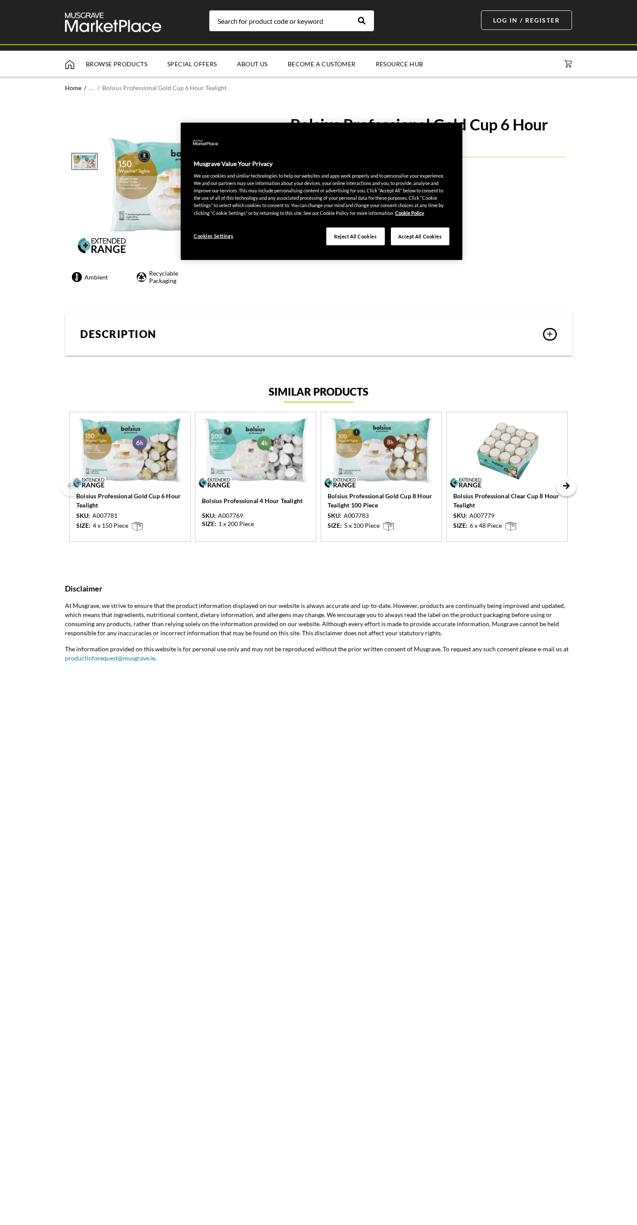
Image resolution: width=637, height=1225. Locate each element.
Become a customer (322, 64)
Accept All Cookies (420, 236)
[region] (321, 191)
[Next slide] (566, 485)
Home (73, 87)
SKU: (83, 516)
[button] (318, 334)
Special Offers (192, 64)
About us (252, 64)
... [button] (91, 87)
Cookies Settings (213, 236)
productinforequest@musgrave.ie (110, 658)
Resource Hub (399, 64)
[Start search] (366, 20)
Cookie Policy (409, 213)
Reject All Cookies (355, 236)
